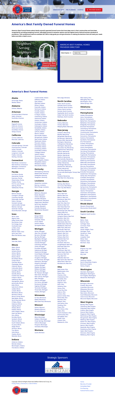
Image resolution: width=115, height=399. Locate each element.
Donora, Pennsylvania (86, 134)
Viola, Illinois (15, 332)
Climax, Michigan (40, 246)
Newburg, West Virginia (87, 320)
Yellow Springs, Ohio (86, 103)
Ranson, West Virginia (86, 325)
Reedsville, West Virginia (87, 327)
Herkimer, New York (63, 209)
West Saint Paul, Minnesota (43, 301)
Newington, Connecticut (19, 166)
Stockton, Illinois (17, 328)
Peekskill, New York (63, 239)
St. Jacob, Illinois (16, 325)
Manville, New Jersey (64, 153)
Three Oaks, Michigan (41, 290)
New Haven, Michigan (41, 275)
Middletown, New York (64, 226)
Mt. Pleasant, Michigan (41, 273)
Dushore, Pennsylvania (87, 138)
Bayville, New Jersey (63, 134)
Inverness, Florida (17, 178)
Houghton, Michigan (41, 258)
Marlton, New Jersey (63, 155)
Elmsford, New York (63, 205)
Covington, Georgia (17, 195)
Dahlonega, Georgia (18, 199)
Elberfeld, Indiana (40, 103)
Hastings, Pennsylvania (87, 153)
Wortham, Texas (85, 243)
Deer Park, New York (64, 203)
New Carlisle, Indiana (41, 139)
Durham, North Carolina (65, 111)
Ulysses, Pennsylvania (86, 191)
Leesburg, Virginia (85, 260)
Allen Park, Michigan (41, 233)
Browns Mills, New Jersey (65, 140)
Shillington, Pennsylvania (87, 183)
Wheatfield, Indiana (40, 162)
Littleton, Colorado (17, 151)
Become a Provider (86, 384)
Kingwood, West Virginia (87, 314)
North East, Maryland (41, 204)
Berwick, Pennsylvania (86, 119)
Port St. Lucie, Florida (18, 184)
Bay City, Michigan (40, 237)
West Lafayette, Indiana (42, 160)
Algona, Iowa (15, 218)
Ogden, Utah (84, 252)
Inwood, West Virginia (86, 312)
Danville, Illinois (16, 274)
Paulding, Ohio (62, 305)
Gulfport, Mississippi (41, 319)
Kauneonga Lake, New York (66, 210)
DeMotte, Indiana (40, 99)
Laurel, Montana (39, 332)
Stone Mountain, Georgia (19, 210)
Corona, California (17, 138)
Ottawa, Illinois (16, 308)
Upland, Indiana (39, 154)
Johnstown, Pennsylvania (87, 157)
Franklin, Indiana (40, 113)
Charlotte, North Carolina (65, 107)
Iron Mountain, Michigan (42, 259)
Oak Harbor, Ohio (63, 303)
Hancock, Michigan (40, 256)
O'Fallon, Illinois (16, 302)
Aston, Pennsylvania (86, 117)
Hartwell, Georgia (17, 203)
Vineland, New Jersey (64, 176)
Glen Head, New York (64, 207)
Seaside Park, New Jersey (65, 166)
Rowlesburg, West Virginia (88, 329)
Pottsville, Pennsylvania (87, 172)
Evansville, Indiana (40, 107)
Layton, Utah (84, 250)
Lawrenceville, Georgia (18, 205)
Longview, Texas (85, 237)
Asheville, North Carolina (65, 105)
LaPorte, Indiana (39, 132)
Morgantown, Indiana (41, 137)
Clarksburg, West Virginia (87, 306)
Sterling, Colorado (17, 157)
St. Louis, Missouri (40, 311)
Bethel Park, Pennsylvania (88, 121)
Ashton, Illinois (16, 253)
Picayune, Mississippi (41, 325)
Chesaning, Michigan (41, 244)
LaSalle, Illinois (16, 289)
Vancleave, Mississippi (41, 326)
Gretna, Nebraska (63, 123)
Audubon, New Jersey (64, 132)
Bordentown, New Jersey (65, 138)
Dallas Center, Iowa (17, 220)
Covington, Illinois (17, 270)
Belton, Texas (84, 220)
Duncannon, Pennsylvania (88, 136)
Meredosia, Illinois (17, 293)
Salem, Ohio (61, 311)
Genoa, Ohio (61, 288)
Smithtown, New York (64, 250)
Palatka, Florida (16, 182)
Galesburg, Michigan (41, 250)
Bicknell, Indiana (16, 344)
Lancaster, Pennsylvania (87, 159)
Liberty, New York (63, 212)
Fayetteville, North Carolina (65, 113)
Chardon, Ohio (62, 275)
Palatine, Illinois (16, 309)
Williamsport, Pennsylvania (88, 196)
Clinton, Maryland (40, 197)
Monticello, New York (64, 229)
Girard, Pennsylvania (86, 147)
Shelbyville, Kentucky (41, 175)
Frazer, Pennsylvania (86, 145)
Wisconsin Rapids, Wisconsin (88, 298)
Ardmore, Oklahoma (86, 109)
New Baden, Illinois (17, 298)
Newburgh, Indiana (40, 141)
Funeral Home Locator (87, 390)
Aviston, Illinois (16, 255)
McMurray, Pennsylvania (87, 160)
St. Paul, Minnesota (40, 298)
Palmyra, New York (63, 237)
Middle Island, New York (65, 224)
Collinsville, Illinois (17, 268)
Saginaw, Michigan (40, 286)
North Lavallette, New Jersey (66, 161)
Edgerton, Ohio (62, 282)
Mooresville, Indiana (41, 135)
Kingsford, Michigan (41, 263)
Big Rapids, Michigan (41, 239)
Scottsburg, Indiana (40, 149)
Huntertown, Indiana (41, 122)
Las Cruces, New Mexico (65, 186)
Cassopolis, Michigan (41, 241)
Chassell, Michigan (40, 243)
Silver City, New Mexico (64, 187)
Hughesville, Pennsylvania (88, 155)
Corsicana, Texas (85, 226)
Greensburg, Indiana (41, 116)
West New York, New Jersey (66, 178)
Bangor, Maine (39, 216)
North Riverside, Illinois (18, 300)
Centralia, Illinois (17, 262)
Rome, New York (62, 248)
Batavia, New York (63, 195)
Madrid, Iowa (16, 230)
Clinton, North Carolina (64, 109)
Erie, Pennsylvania (85, 142)
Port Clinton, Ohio (63, 309)
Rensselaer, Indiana (40, 145)
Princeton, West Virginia (87, 323)
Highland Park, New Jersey (65, 149)
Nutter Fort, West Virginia (88, 321)
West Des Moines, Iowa (19, 235)
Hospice (80, 10)
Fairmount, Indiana (40, 109)
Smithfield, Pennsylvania (87, 185)
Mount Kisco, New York (64, 231)
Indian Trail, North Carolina (65, 115)
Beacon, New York (63, 197)
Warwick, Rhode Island (87, 206)
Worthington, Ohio (86, 101)
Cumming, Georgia (17, 197)
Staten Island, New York (65, 252)
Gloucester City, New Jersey (66, 148)
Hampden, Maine (40, 220)
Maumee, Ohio (62, 299)
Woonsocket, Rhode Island (88, 208)
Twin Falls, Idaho (17, 241)
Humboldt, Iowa (16, 226)
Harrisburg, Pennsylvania (87, 151)
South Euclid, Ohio (63, 315)
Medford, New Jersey (64, 157)
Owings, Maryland (40, 206)
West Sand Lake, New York (65, 259)
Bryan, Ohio (61, 273)
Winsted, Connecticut (18, 168)
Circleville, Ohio (62, 279)
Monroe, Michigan (40, 271)
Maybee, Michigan (40, 267)
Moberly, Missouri (40, 309)
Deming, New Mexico (64, 184)
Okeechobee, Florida (18, 180)
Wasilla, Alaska (16, 102)
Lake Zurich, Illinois (17, 287)
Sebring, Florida (16, 186)
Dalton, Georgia (16, 201)
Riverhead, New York (64, 246)
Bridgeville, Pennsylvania (87, 125)
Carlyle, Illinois (16, 260)
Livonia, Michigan (40, 265)
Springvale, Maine (40, 225)
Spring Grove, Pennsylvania (88, 187)
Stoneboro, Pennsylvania (87, 189)
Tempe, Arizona (16, 132)
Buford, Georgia (16, 193)
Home (82, 382)
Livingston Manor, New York (66, 216)
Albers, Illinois (16, 247)
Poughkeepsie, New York (65, 244)
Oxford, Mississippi (40, 323)
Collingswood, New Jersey (65, 144)
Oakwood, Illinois (17, 304)
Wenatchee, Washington (87, 277)
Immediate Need (58, 10)
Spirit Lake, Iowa (16, 233)
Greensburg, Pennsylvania (88, 149)
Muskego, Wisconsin (86, 291)
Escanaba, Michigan (40, 248)
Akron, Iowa (15, 216)
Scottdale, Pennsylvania (87, 177)
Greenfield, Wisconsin (86, 287)
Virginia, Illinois (16, 334)
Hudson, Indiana (39, 120)
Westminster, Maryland (41, 210)
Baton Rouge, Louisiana (42, 187)
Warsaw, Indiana (39, 158)
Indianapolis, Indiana (41, 126)
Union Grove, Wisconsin (87, 297)
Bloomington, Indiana (18, 346)
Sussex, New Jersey (63, 168)
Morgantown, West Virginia (88, 318)
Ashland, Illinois (16, 251)
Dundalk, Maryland (40, 199)
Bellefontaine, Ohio (63, 271)
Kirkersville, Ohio (63, 298)
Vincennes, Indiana (40, 156)
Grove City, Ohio (62, 290)
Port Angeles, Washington (88, 276)
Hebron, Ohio (62, 292)
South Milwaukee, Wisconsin (88, 295)
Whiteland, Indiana (40, 164)
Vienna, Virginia (85, 266)
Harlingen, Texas (85, 231)
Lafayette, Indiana (40, 130)
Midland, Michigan (40, 269)
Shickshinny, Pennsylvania (88, 181)
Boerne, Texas (84, 222)
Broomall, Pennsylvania (87, 126)
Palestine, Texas (85, 241)
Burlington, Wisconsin (86, 283)
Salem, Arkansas (16, 116)
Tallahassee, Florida (17, 187)
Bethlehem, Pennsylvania (87, 123)
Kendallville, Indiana (40, 128)
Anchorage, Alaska (17, 100)
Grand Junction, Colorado (19, 147)
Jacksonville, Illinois (17, 283)
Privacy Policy (16, 383)
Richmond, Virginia (86, 264)
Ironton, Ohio (62, 294)
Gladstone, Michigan (41, 252)
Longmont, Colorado (18, 153)
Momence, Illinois (17, 294)
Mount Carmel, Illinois (18, 296)
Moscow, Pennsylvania (87, 166)
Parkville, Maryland (40, 208)
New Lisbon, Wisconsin (87, 293)
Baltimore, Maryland (41, 193)
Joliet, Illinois (15, 285)
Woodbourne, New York (65, 263)
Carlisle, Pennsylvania (86, 130)
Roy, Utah (83, 254)
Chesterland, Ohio (63, 277)
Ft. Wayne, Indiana (40, 115)
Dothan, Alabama (17, 108)
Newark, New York (63, 233)
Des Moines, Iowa (17, 222)
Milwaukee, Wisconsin (86, 289)
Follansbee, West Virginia (87, 308)
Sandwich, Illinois (17, 319)
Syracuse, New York (63, 254)
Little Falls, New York (64, 214)
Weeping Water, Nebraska (65, 126)
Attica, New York (62, 193)
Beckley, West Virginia (86, 304)
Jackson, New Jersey (63, 151)
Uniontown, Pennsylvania (87, 193)
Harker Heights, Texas (86, 229)
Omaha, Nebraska (63, 125)
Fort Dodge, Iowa (17, 224)
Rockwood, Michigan (41, 284)
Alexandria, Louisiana (41, 183)
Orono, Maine (39, 221)
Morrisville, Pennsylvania (87, 164)
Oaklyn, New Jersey (63, 163)
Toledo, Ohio (61, 318)
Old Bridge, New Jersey (64, 165)
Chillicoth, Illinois (17, 266)
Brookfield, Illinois (17, 259)
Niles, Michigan (39, 278)
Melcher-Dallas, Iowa (18, 232)
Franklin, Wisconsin (86, 285)
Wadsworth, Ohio (63, 322)
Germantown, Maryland (42, 200)
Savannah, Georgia (17, 209)
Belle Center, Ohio (63, 269)
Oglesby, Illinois (16, 306)
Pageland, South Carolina (87, 214)
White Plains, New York (64, 261)
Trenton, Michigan (40, 292)
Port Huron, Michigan (41, 282)
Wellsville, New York (63, 258)
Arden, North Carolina (64, 104)
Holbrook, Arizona (17, 126)
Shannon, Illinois (17, 321)
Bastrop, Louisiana (40, 185)
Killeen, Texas (84, 235)
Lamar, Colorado (16, 149)
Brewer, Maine (39, 218)
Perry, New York (62, 241)
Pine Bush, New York (64, 243)
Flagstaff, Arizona (17, 124)
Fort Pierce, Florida (17, 174)
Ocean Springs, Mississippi (42, 321)
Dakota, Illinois (16, 272)
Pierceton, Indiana (40, 143)
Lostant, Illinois (16, 291)
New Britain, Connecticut (19, 163)
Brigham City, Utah (85, 248)
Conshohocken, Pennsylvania (89, 132)
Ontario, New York (63, 235)
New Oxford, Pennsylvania (88, 168)
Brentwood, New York (64, 199)
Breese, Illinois (16, 257)
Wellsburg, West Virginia (87, 335)
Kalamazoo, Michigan (41, 261)
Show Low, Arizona (17, 128)
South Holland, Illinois (18, 323)
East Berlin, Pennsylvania (87, 140)
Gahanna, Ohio (62, 286)
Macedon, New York (63, 218)
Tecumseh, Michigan (41, 288)
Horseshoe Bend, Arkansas (20, 114)
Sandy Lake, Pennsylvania (87, 176)
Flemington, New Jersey (64, 146)
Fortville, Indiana (39, 111)
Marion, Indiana (39, 133)
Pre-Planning (71, 10)
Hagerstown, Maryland (41, 202)
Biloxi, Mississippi (40, 317)
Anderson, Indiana (17, 342)
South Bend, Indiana (41, 150)
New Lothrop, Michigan (42, 276)
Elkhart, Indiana (39, 105)
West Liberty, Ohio (85, 98)
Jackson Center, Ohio (64, 296)
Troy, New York (62, 256)
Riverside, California (17, 139)
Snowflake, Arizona (17, 130)
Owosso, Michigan (40, 280)
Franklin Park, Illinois (18, 276)
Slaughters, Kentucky (41, 177)
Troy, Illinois (15, 330)
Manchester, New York (64, 222)
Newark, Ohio (62, 301)
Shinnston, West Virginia (87, 333)
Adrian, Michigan (40, 231)
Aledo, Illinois (16, 249)
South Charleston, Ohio (64, 313)
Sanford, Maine (39, 223)
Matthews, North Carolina (65, 117)
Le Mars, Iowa (16, 228)
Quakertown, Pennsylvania (88, 174)
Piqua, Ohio (61, 307)
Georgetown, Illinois (18, 281)
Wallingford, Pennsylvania (88, 194)
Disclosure (24, 383)
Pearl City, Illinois (17, 313)
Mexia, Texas (84, 239)
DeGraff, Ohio (62, 281)
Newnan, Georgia (17, 207)
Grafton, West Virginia (87, 310)
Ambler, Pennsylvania (86, 115)
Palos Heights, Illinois (18, 311)
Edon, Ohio (61, 284)
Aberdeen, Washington (87, 272)
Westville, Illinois (16, 336)
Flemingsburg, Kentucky (42, 171)
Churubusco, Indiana (18, 348)
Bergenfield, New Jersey (65, 136)
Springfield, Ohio (63, 316)
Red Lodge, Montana (64, 98)
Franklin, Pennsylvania (87, 143)
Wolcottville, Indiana (41, 165)
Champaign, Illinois (17, 264)
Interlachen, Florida (17, 176)
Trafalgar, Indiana (40, 152)
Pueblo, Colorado (17, 155)
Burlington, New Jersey (64, 142)
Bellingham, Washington (87, 274)
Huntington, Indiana (41, 124)
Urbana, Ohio (61, 320)
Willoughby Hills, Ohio (86, 99)
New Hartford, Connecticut (20, 165)
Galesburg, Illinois (17, 279)
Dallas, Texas (84, 227)
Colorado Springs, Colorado (20, 145)
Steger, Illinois (16, 326)
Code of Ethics (33, 383)
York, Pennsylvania (85, 200)
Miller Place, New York (64, 227)
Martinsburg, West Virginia (88, 316)
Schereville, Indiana (40, 147)
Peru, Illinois (15, 315)
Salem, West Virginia (86, 331)
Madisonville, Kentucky (41, 173)
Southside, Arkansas (18, 118)
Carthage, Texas (85, 224)
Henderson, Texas (85, 233)
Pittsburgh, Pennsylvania (87, 170)
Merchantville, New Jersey (65, 159)
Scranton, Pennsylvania (87, 179)
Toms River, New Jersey (64, 170)
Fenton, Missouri (40, 307)
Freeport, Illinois (16, 277)
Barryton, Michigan (40, 235)
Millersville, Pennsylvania (87, 162)
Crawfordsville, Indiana (41, 98)
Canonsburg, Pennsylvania (88, 128)
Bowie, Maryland (40, 195)
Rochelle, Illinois (16, 317)
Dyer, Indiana (38, 101)
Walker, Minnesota (40, 299)
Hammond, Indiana (40, 118)
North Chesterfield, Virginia (88, 262)
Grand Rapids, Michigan (42, 254)
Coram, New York (63, 201)
